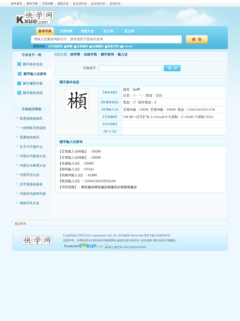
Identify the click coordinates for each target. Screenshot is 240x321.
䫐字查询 (107, 54)
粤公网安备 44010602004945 (127, 247)
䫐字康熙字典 (33, 83)
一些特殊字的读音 (33, 128)
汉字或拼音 (56, 46)
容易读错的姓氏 (31, 118)
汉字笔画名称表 (31, 184)
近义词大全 (80, 3)
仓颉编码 (97, 46)
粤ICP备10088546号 (157, 235)
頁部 (159, 95)
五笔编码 (82, 46)
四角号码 (113, 46)
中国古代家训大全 (33, 156)
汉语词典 (47, 3)
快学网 (75, 54)
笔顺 (69, 46)
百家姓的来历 (29, 137)
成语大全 (63, 3)
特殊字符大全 (29, 203)
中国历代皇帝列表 (33, 194)
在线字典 (90, 54)
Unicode (128, 46)
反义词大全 (98, 3)
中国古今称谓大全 (33, 165)
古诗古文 (115, 3)
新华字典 (32, 3)
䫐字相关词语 (33, 93)
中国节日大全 (29, 175)
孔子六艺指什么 (31, 147)
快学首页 (16, 3)
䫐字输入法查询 (34, 74)
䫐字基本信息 (33, 64)
